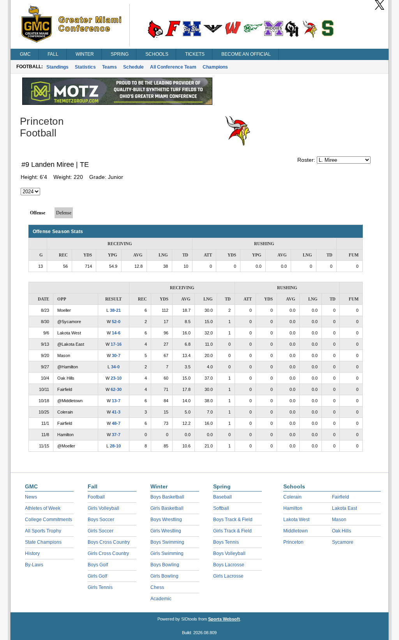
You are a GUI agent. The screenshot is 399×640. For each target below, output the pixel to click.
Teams (109, 67)
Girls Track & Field (232, 531)
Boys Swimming (167, 542)
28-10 (115, 446)
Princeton (293, 542)
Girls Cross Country (108, 553)
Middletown (295, 531)
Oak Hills (341, 531)
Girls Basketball (167, 508)
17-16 (116, 344)
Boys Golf (98, 565)
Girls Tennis (100, 587)
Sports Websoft (224, 619)
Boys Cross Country (109, 542)
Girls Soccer (100, 531)
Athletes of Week (42, 508)
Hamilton (292, 508)
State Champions (43, 542)
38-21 (115, 310)
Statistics (85, 67)
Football (96, 497)
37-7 (116, 434)
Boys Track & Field (232, 519)
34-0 (115, 366)
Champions (215, 67)
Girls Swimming (167, 553)
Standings (57, 67)
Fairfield (340, 497)
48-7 (116, 423)
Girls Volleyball (103, 508)
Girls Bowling (164, 576)
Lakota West (296, 519)
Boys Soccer (101, 519)
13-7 (116, 400)
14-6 (116, 333)
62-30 (116, 389)
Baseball (222, 497)
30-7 (116, 355)
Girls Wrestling (165, 531)
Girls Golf (97, 576)
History (32, 553)
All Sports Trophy (43, 531)
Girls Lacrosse (228, 576)
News (31, 497)
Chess (157, 587)
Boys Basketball (167, 497)
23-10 (116, 378)
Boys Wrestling (166, 519)
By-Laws (34, 565)
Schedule (133, 67)
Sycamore (342, 542)
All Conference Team (173, 67)
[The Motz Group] (117, 103)
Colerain (292, 497)
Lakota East (344, 508)
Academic (160, 598)
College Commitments (48, 519)
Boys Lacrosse (228, 565)
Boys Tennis (226, 542)
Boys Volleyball (229, 553)
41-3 (116, 412)
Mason (339, 519)
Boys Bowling (164, 565)
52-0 (116, 321)
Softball (221, 508)
